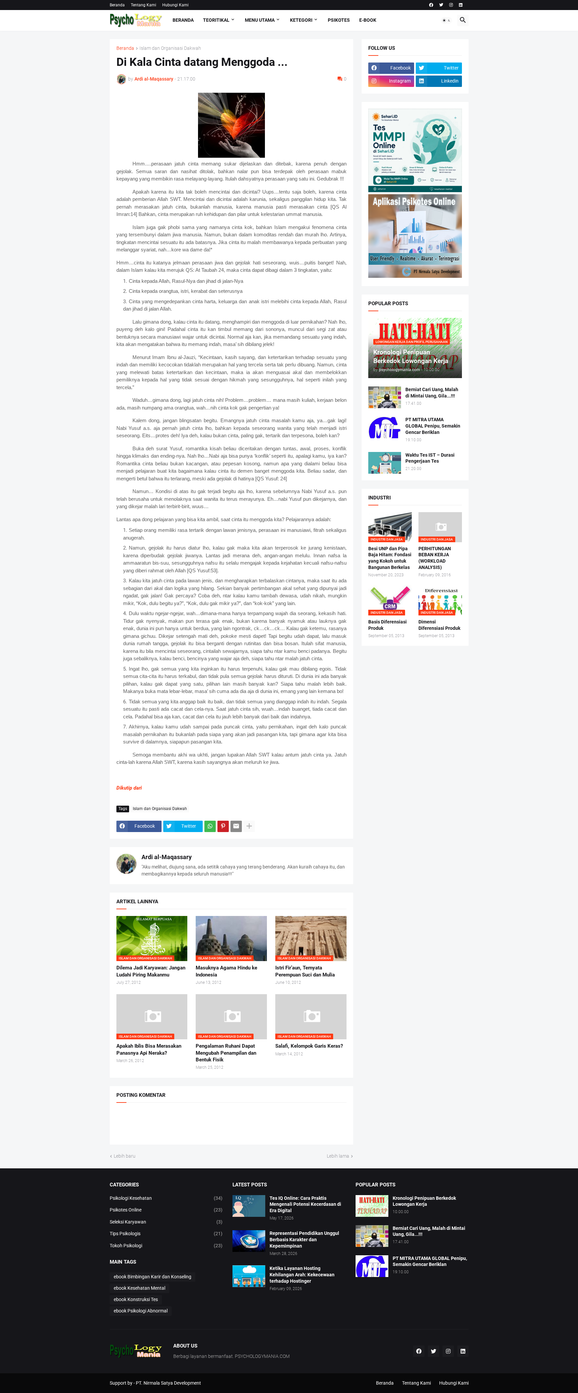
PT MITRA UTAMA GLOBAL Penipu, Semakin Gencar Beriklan (432, 426)
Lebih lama (338, 1156)
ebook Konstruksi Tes (136, 1299)
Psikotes (339, 20)
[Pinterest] (223, 826)
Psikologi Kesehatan (166, 1198)
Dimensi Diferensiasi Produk (439, 625)
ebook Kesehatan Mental (139, 1288)
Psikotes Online (166, 1209)
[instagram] (451, 5)
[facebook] (431, 5)
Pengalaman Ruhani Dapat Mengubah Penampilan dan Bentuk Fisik (226, 1053)
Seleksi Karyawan (166, 1222)
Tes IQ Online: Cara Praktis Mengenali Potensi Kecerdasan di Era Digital (305, 1204)
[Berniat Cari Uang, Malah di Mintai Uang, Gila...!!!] (384, 397)
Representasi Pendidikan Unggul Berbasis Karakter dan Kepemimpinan (304, 1240)
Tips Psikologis (166, 1233)
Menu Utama (260, 20)
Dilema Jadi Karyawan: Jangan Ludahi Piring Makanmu (150, 971)
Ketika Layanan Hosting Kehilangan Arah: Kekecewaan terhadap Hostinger (302, 1275)
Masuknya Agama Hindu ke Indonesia (226, 971)
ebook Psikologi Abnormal (141, 1310)
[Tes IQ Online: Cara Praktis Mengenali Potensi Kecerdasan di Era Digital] (248, 1206)
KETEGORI (301, 20)
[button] (446, 20)
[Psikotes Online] (415, 190)
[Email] (236, 826)
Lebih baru (124, 1156)
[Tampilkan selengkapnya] (249, 826)
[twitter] (441, 5)
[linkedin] (461, 5)
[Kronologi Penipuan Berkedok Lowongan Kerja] (372, 1206)
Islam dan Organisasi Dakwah (170, 48)
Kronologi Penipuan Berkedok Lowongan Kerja (424, 1201)
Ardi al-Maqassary (166, 856)
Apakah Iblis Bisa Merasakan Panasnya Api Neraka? (148, 1049)
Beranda (117, 5)
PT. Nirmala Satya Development (168, 1383)
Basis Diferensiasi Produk (387, 625)
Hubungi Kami (175, 5)
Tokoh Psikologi (166, 1245)
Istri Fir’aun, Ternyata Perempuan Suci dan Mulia (305, 971)
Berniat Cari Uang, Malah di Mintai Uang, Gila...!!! (431, 392)
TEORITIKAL (216, 20)
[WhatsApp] (210, 826)
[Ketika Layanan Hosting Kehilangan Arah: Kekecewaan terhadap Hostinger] (248, 1276)
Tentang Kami (143, 5)
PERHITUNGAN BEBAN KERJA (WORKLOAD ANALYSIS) (434, 558)
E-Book (367, 20)
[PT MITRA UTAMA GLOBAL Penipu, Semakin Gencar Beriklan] (384, 427)
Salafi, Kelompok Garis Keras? (309, 1046)
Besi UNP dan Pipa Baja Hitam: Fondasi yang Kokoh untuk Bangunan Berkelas (389, 558)
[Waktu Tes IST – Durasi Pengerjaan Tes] (384, 463)
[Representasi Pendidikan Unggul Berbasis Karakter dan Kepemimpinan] (248, 1241)
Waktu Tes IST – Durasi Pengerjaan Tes (430, 458)
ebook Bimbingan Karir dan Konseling (152, 1276)
